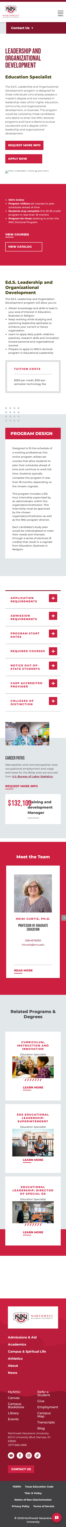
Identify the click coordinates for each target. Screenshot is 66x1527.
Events (13, 1419)
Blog (41, 1428)
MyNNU (14, 1392)
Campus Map (44, 1415)
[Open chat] (57, 1518)
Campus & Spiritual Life (27, 1351)
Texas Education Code (39, 1486)
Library (13, 1413)
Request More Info (24, 145)
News (12, 1373)
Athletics (15, 1359)
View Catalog (20, 246)
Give (40, 1401)
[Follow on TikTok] (37, 1455)
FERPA (17, 1486)
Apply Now (17, 158)
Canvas (14, 1398)
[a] (60, 12)
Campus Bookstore (16, 1405)
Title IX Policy (33, 1493)
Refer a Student (43, 1393)
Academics (17, 1344)
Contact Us (20, 28)
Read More (23, 970)
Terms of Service (43, 1506)
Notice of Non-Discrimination (33, 1499)
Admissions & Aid (22, 1337)
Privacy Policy (20, 1506)
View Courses (17, 234)
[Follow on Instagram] (29, 1455)
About (13, 1366)
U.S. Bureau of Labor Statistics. (32, 776)
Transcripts (46, 1422)
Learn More (33, 1087)
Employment (47, 1407)
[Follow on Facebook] (20, 1455)
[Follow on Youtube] (11, 1455)
